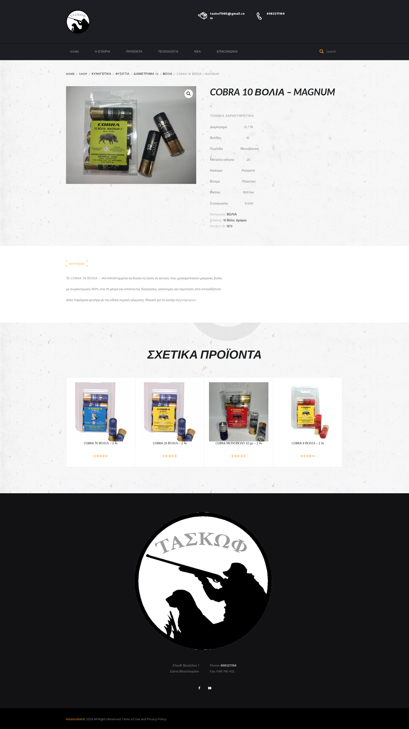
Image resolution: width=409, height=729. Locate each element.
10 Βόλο (229, 220)
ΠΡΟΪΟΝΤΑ (134, 51)
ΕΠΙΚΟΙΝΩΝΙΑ (227, 51)
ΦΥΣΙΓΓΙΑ (122, 74)
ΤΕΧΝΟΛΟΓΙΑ (168, 51)
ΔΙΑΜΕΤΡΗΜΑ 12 (146, 74)
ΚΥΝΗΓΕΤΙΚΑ (101, 74)
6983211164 (276, 14)
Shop (83, 74)
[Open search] (322, 51)
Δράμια (241, 220)
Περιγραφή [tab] (77, 264)
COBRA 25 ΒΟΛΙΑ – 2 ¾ (170, 443)
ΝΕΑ (197, 51)
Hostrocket (74, 719)
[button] (188, 93)
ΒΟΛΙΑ (167, 74)
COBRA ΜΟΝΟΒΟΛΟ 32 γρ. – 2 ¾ (238, 443)
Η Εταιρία (102, 51)
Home (74, 51)
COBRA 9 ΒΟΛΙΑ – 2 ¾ (308, 443)
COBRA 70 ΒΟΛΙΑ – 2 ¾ (100, 443)
